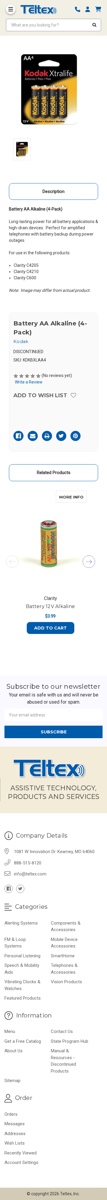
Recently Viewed (20, 1153)
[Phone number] (79, 9)
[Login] (89, 9)
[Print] (47, 436)
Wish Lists (14, 1143)
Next (89, 561)
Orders (11, 1114)
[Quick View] (80, 497)
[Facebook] (18, 436)
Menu (9, 1031)
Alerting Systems (21, 923)
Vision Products (66, 981)
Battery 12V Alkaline (50, 606)
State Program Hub (69, 1041)
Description (53, 191)
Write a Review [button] (29, 382)
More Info (73, 496)
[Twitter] (61, 436)
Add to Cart (50, 628)
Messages (14, 1123)
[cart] (98, 9)
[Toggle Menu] (10, 9)
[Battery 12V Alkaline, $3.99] (50, 541)
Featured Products (22, 998)
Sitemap (12, 1080)
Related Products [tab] (53, 472)
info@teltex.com (30, 874)
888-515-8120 (27, 863)
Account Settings (21, 1162)
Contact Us (62, 1031)
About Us (13, 1050)
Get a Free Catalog (22, 1041)
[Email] (33, 436)
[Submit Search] (94, 25)
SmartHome (63, 956)
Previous (12, 561)
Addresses (15, 1133)
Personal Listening (22, 956)
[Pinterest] (75, 436)
